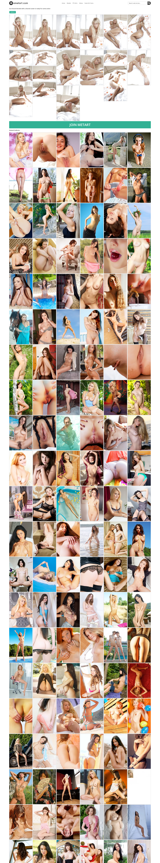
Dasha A (12, 12)
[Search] (149, 3)
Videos (81, 3)
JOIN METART (80, 124)
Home (63, 3)
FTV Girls (75, 3)
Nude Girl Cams (89, 3)
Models (69, 3)
